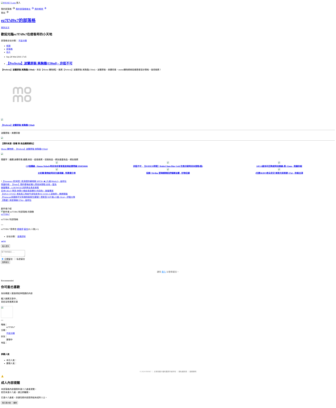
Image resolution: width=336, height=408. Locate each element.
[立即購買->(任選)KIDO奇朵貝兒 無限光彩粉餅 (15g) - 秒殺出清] (279, 169)
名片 (8, 52)
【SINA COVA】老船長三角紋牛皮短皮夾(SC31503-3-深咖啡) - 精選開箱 (34, 194)
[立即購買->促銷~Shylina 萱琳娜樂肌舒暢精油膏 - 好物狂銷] (168, 169)
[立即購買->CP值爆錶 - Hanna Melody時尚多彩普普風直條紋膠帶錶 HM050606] (57, 163)
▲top (3, 241)
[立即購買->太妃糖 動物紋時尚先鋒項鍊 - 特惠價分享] (57, 169)
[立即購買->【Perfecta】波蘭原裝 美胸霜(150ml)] (22, 115)
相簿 (8, 46)
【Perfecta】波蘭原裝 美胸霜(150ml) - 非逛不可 (39, 63)
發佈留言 (5, 262)
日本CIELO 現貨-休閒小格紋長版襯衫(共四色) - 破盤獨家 (27, 191)
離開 (15, 403)
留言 (26, 229)
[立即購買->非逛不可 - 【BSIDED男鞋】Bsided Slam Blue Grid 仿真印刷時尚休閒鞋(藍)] (168, 163)
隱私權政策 (182, 372)
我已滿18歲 (6, 403)
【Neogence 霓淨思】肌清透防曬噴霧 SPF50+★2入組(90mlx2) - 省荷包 (34, 181)
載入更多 (5, 246)
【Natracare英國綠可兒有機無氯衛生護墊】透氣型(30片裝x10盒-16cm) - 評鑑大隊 (38, 197)
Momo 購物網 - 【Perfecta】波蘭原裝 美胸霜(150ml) (24, 149)
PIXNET (148, 372)
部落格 (9, 49)
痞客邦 (20, 229)
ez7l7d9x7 (5, 214)
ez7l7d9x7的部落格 (18, 20)
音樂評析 (21, 236)
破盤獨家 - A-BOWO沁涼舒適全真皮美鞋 (20, 188)
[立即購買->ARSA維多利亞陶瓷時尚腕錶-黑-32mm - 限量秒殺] (279, 163)
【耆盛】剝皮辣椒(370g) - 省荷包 (16, 200)
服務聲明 (193, 372)
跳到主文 (5, 28)
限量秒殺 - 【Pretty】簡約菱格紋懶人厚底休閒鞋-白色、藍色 (29, 184)
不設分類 (22, 41)
